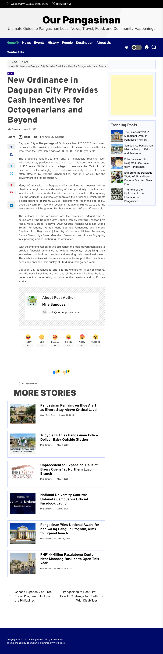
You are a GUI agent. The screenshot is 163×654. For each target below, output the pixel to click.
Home (11, 43)
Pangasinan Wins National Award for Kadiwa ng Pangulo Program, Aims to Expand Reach (69, 529)
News (26, 43)
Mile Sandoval (13, 129)
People (67, 43)
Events (39, 43)
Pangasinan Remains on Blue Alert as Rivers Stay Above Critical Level (68, 408)
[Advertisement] (132, 95)
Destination (84, 43)
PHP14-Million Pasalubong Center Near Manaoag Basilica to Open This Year (69, 559)
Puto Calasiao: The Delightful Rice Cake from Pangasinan (136, 162)
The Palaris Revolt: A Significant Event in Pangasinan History (136, 135)
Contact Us (15, 52)
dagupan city (31, 383)
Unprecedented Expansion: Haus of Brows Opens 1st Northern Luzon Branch (69, 469)
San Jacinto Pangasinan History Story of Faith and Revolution (138, 149)
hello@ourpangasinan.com (64, 312)
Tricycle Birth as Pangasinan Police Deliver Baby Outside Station (69, 437)
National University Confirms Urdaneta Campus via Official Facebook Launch (64, 499)
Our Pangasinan (81, 20)
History (53, 43)
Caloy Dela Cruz (47, 415)
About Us (103, 43)
